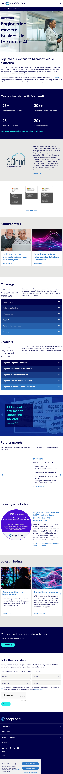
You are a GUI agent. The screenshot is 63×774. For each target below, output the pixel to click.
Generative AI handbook (46, 592)
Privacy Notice (6, 759)
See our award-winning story (50, 544)
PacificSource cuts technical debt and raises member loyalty (14, 257)
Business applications (10, 308)
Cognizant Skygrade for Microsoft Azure (17, 369)
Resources (5, 743)
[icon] (3, 3)
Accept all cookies (30, 763)
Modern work (8, 302)
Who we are (6, 732)
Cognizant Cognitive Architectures (15, 363)
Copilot (56, 77)
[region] (20, 766)
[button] (2, 198)
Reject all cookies (30, 768)
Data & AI (6, 320)
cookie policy (16, 769)
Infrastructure (8, 314)
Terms (3, 755)
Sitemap (4, 751)
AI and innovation (8, 737)
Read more (37, 174)
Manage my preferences (30, 772)
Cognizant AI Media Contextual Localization (19, 387)
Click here (6, 645)
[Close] (38, 760)
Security (6, 332)
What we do (6, 726)
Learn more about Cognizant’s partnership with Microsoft (22, 131)
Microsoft (38, 459)
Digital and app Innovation (12, 326)
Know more (37, 486)
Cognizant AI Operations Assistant (15, 375)
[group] (31, 195)
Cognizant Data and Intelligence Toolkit (17, 381)
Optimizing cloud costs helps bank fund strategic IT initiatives (46, 257)
